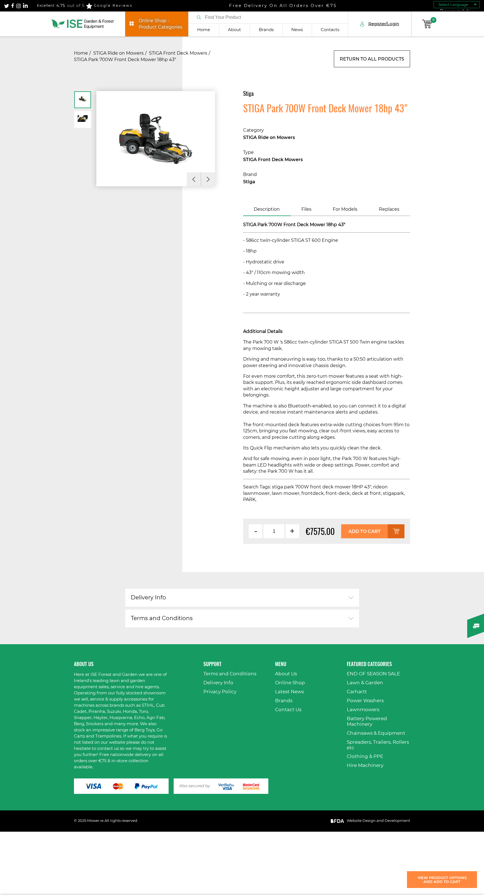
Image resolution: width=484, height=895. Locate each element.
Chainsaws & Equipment (376, 733)
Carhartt (357, 691)
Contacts (330, 30)
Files (306, 209)
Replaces (389, 209)
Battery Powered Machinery (367, 721)
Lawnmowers (363, 709)
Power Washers (365, 700)
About (234, 30)
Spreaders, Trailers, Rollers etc (378, 745)
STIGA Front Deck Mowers (178, 53)
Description (267, 209)
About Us (286, 673)
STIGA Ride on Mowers (118, 53)
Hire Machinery (365, 765)
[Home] (82, 23)
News (297, 30)
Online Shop (290, 682)
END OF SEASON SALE (373, 673)
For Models (345, 209)
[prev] (194, 179)
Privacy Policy (219, 691)
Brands (266, 30)
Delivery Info (148, 597)
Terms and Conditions (162, 618)
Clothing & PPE (365, 756)
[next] (208, 179)
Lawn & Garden (365, 682)
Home (203, 30)
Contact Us (288, 709)
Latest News (289, 691)
